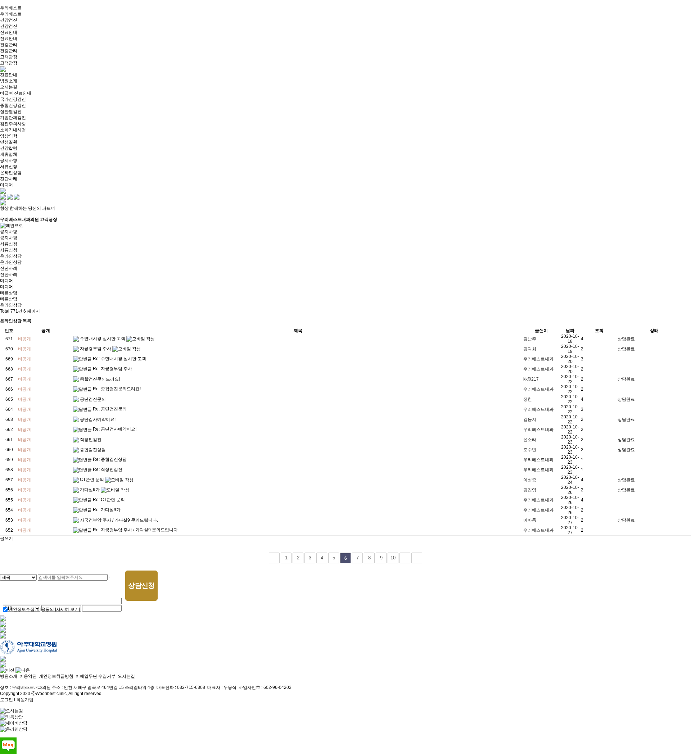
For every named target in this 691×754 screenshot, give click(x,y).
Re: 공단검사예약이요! (114, 429)
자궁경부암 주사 (96, 348)
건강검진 (8, 20)
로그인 (6, 699)
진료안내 (8, 32)
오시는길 (126, 676)
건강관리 (8, 44)
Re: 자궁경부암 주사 (112, 368)
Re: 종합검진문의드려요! (117, 388)
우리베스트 (11, 7)
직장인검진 (90, 439)
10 (393, 557)
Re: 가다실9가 (107, 509)
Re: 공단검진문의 (110, 409)
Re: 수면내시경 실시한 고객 (119, 358)
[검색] (109, 577)
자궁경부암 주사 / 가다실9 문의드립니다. (119, 520)
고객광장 (8, 56)
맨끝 (416, 558)
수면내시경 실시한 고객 (103, 338)
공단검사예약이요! (98, 419)
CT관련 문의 (92, 479)
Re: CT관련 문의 (109, 499)
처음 (274, 558)
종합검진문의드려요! (100, 379)
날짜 (570, 330)
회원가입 (24, 699)
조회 (599, 330)
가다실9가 (90, 489)
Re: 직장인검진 (107, 469)
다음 (404, 558)
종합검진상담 (93, 449)
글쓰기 (6, 538)
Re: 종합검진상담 (110, 459)
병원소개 (8, 676)
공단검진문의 (93, 399)
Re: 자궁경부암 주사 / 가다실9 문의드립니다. (136, 529)
